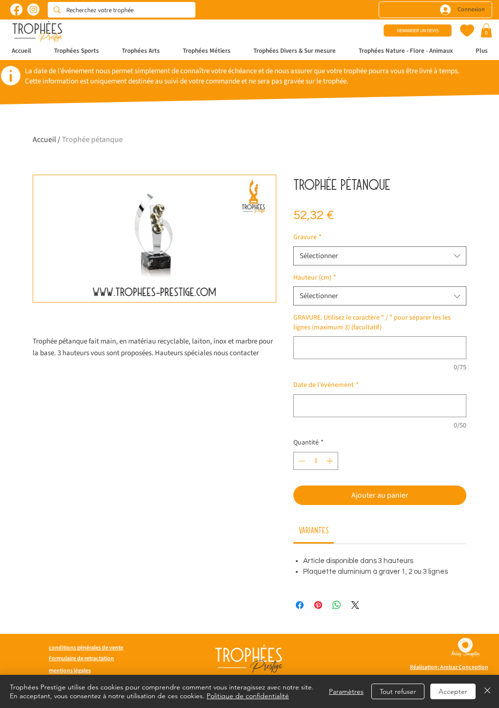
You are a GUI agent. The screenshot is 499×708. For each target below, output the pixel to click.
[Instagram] (33, 9)
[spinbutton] (316, 460)
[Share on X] (355, 605)
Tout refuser (398, 691)
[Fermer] (487, 691)
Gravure (307, 237)
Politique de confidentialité (248, 695)
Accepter (453, 691)
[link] (314, 530)
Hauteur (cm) (314, 278)
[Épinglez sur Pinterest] (318, 605)
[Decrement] (301, 460)
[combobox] (379, 255)
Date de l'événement (326, 385)
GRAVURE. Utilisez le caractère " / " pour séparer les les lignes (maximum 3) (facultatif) (372, 322)
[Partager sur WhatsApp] (337, 605)
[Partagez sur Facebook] (300, 605)
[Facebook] (16, 9)
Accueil (44, 139)
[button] (486, 30)
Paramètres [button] (346, 691)
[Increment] (331, 460)
